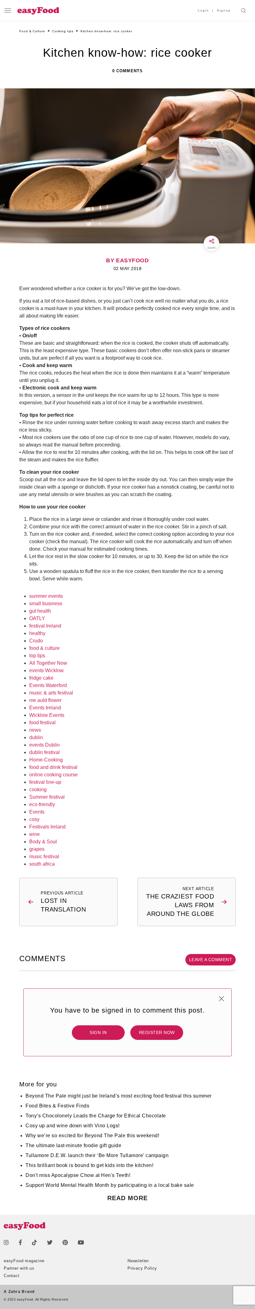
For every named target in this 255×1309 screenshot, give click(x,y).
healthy (37, 633)
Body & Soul (43, 841)
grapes (36, 849)
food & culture (44, 648)
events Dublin (44, 745)
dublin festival (44, 752)
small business (45, 603)
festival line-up (45, 782)
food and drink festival (53, 767)
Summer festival (47, 797)
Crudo (36, 640)
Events (36, 811)
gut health (40, 611)
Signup (224, 10)
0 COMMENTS (127, 71)
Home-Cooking (46, 759)
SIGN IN (98, 1032)
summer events (46, 596)
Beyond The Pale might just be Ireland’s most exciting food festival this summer (119, 1095)
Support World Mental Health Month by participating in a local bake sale (110, 1185)
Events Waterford (48, 685)
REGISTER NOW (157, 1032)
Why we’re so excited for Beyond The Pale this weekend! (92, 1135)
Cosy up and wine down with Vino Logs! (73, 1125)
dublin (36, 737)
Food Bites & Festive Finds (57, 1105)
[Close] (221, 998)
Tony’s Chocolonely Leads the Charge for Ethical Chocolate (96, 1115)
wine (34, 834)
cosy (34, 819)
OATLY (37, 618)
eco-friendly (42, 804)
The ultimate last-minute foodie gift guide (73, 1145)
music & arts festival (51, 692)
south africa (42, 864)
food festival (42, 722)
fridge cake (41, 678)
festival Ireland (45, 625)
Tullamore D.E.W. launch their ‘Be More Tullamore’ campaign (97, 1155)
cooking (38, 789)
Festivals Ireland (47, 826)
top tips (37, 655)
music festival (44, 856)
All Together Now (48, 663)
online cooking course (53, 774)
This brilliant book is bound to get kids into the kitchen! (89, 1165)
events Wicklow (46, 670)
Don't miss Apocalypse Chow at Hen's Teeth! (78, 1175)
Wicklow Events (46, 715)
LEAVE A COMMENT (210, 959)
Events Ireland (45, 707)
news (35, 730)
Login (203, 10)
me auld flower (45, 700)
